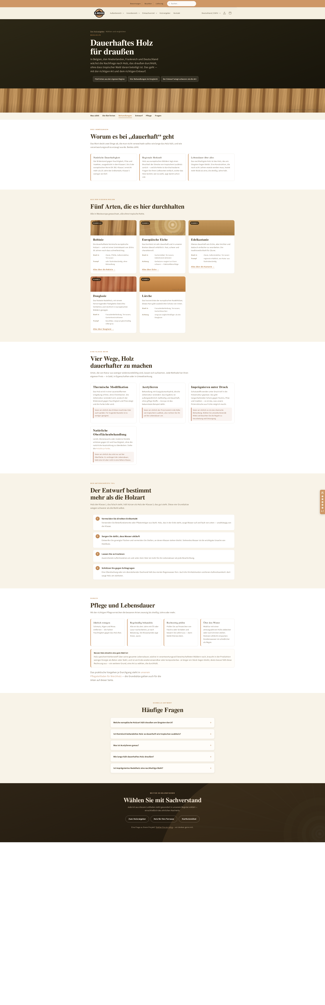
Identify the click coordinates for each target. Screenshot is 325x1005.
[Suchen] (170, 4)
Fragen (158, 115)
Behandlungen (125, 115)
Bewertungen (135, 3)
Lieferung (159, 3)
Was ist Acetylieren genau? (126, 745)
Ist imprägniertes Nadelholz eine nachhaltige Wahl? (138, 768)
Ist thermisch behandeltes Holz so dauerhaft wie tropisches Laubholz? (147, 733)
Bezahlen (148, 3)
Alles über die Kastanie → (203, 266)
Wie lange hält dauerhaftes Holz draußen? (133, 756)
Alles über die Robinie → (104, 269)
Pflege (149, 115)
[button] (117, 13)
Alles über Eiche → (150, 269)
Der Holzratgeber (97, 31)
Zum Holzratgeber (137, 818)
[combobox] (182, 4)
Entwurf (139, 115)
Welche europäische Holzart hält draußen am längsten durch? (143, 722)
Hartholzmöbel (189, 818)
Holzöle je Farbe (103, 448)
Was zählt (94, 115)
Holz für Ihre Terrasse (164, 818)
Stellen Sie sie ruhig (164, 827)
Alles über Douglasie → (103, 329)
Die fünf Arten (108, 115)
